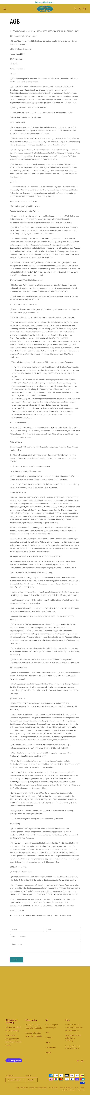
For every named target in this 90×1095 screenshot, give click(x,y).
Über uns (48, 1037)
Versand (82, 1087)
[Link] (19, 117)
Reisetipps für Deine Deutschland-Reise (72, 1047)
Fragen (47, 1042)
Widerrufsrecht (53, 1087)
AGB (76, 1087)
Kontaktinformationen (69, 1090)
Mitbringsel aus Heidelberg (28, 1087)
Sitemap (48, 1052)
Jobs (47, 1032)
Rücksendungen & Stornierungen (51, 1026)
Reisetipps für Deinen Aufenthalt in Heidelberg (73, 1038)
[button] (4, 8)
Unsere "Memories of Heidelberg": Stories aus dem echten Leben (74, 1027)
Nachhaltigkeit (50, 1047)
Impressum (81, 1090)
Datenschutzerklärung (66, 1087)
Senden (16, 960)
